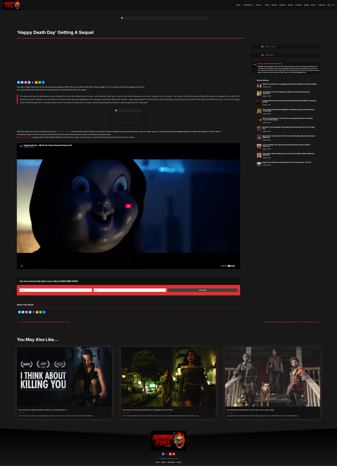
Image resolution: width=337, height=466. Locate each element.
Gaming (306, 5)
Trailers (267, 5)
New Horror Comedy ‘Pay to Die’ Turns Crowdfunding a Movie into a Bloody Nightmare (289, 136)
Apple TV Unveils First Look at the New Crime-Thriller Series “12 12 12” (287, 162)
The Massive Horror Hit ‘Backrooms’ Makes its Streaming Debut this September (286, 92)
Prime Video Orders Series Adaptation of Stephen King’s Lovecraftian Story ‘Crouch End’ (288, 110)
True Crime (298, 5)
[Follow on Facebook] (163, 454)
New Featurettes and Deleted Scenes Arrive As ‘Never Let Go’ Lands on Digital (250, 410)
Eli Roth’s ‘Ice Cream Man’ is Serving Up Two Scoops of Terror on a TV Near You (289, 127)
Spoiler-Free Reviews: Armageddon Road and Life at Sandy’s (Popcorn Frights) (290, 84)
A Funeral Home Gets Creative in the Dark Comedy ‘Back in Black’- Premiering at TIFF (289, 101)
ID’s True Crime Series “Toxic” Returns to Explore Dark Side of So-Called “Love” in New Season (288, 119)
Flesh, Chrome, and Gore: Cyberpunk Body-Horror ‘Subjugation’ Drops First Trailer (148, 410)
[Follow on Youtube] (173, 454)
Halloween (322, 5)
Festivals (274, 5)
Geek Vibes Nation (63, 131)
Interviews (282, 5)
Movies (258, 5)
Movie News (269, 55)
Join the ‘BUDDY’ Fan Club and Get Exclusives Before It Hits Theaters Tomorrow (286, 145)
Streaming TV (248, 5)
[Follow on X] (166, 454)
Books (313, 5)
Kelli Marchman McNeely (274, 64)
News (238, 5)
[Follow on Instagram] (170, 454)
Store (329, 5)
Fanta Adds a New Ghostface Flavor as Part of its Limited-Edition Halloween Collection (288, 154)
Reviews (290, 5)
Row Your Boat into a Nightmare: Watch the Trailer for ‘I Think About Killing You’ (43, 410)
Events (179, 462)
